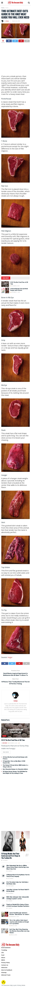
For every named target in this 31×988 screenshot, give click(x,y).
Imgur (10, 657)
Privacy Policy (5, 962)
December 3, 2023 (15, 285)
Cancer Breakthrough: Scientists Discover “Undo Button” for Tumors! (19, 913)
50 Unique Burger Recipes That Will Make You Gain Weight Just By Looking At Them (15, 772)
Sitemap (3, 972)
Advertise (4, 967)
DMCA (3, 960)
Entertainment (6, 947)
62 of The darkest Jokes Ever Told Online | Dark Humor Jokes (17, 883)
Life (2, 952)
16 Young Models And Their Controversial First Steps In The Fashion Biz (10, 855)
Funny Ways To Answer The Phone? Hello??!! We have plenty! (17, 890)
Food (7, 8)
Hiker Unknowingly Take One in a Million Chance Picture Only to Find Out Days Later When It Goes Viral (17, 867)
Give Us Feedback (6, 970)
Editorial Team (5, 975)
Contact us (4, 965)
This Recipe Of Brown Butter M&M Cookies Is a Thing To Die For (15, 766)
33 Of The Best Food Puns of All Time (19, 283)
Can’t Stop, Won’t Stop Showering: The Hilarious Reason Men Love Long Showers (19, 930)
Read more (6, 752)
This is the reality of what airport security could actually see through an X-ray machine (19, 921)
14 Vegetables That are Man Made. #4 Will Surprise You (14, 762)
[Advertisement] (15, 59)
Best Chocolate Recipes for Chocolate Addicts (15, 769)
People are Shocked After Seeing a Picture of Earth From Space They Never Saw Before (17, 905)
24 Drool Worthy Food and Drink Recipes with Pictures (19, 289)
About (3, 957)
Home (2, 8)
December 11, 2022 (15, 292)
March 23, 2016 (16, 21)
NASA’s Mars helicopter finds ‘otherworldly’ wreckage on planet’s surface (17, 897)
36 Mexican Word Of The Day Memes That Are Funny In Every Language (18, 875)
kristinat (4, 743)
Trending (4, 950)
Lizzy (7, 21)
